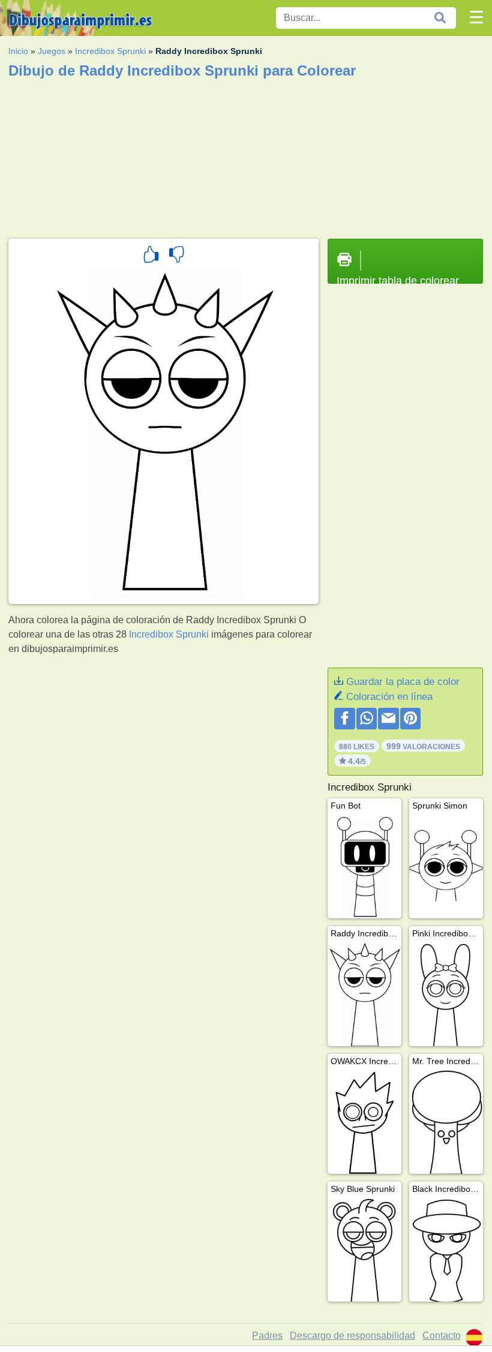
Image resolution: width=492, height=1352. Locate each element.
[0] (176, 256)
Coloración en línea (389, 696)
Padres (267, 1335)
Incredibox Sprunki (110, 51)
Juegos (51, 51)
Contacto (441, 1335)
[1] (151, 256)
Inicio (18, 51)
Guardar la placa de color (403, 681)
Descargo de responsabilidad (352, 1335)
